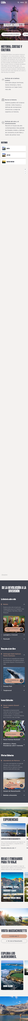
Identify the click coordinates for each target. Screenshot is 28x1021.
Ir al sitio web (13, 936)
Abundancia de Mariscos (11, 760)
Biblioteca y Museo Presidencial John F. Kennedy (13, 745)
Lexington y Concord (10, 635)
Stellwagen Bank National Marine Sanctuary (12, 655)
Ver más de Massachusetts (15, 941)
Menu (22, 2)
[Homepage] (3, 3)
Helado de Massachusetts (11, 791)
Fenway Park (7, 686)
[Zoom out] (25, 171)
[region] (14, 372)
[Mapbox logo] (4, 575)
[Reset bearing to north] (25, 173)
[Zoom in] (25, 169)
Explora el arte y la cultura (11, 34)
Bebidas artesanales (10, 795)
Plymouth (6, 639)
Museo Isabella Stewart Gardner (11, 706)
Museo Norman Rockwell (11, 740)
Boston (5, 604)
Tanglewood (7, 690)
